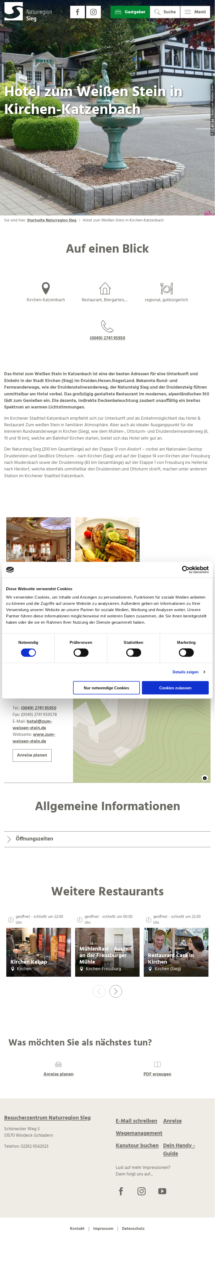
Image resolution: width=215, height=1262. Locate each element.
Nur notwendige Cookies (106, 687)
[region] (142, 703)
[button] (77, 12)
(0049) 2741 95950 (107, 338)
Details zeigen (186, 672)
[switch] (81, 653)
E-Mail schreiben (136, 1121)
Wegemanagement (139, 1133)
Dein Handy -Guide (179, 1149)
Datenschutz (133, 1229)
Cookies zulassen (175, 687)
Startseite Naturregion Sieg (51, 220)
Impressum (103, 1229)
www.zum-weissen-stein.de (34, 738)
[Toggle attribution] (205, 778)
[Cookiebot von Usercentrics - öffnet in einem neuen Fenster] (186, 570)
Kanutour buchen (137, 1145)
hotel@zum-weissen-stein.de (32, 725)
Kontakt (77, 1229)
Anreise (172, 1121)
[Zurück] (99, 991)
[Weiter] (115, 991)
